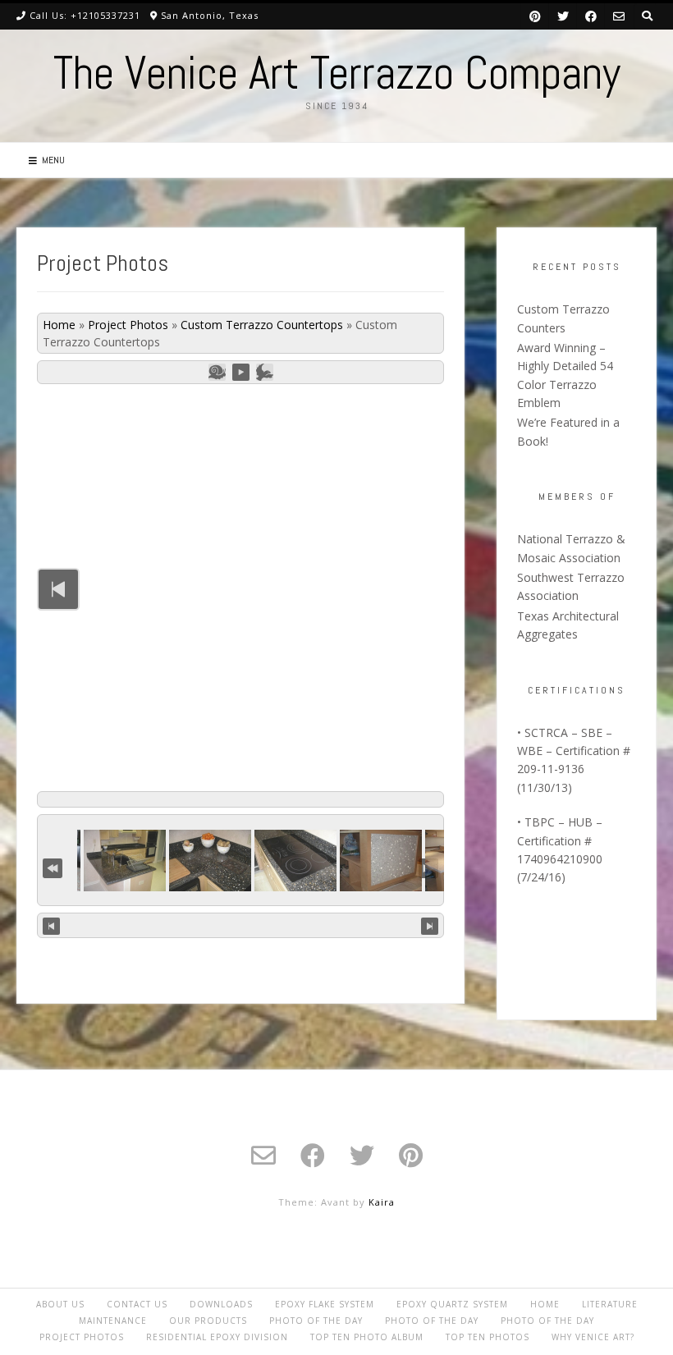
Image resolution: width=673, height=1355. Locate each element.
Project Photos (128, 324)
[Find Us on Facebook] (591, 16)
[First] (52, 865)
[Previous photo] (51, 925)
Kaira (382, 1202)
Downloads (221, 1304)
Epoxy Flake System (324, 1304)
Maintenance (113, 1320)
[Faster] (264, 372)
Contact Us (137, 1304)
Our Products (208, 1320)
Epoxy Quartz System (452, 1304)
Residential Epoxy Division (217, 1337)
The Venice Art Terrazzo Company (336, 73)
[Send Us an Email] (619, 16)
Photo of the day (316, 1320)
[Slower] (217, 372)
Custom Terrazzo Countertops (262, 324)
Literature (610, 1304)
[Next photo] (429, 925)
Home (59, 324)
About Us (60, 1304)
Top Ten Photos (487, 1337)
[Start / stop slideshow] (241, 372)
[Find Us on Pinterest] (535, 16)
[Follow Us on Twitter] (563, 16)
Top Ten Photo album (366, 1337)
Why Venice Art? (593, 1337)
